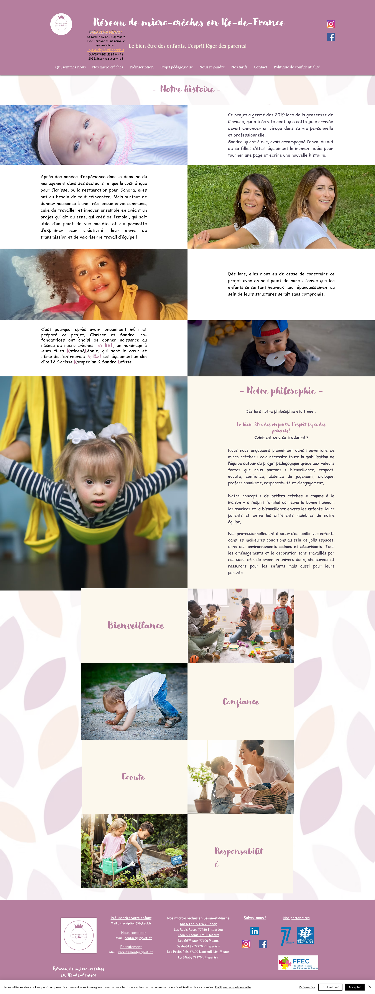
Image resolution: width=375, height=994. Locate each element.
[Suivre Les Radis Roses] (331, 37)
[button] (70, 67)
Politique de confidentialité (233, 987)
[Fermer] (369, 987)
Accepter (355, 987)
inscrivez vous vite (109, 58)
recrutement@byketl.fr (135, 952)
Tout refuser (330, 987)
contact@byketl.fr (138, 938)
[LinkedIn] (254, 931)
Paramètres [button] (307, 987)
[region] (134, 625)
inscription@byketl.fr (135, 923)
